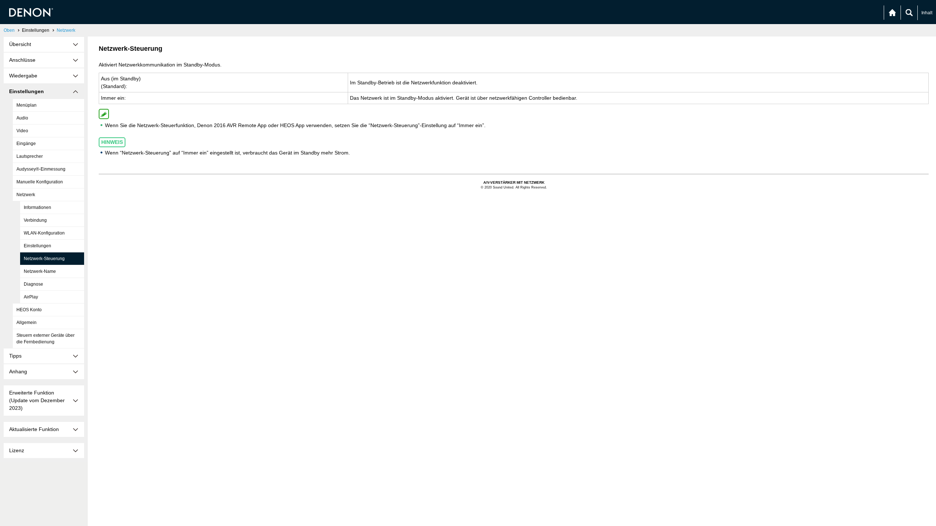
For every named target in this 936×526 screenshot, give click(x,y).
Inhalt (926, 12)
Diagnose (33, 284)
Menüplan (26, 105)
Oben (9, 30)
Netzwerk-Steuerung (44, 258)
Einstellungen (37, 245)
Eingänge (26, 143)
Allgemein (26, 322)
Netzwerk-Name (40, 271)
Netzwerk (66, 30)
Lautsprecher (29, 156)
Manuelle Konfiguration (39, 181)
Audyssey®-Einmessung (40, 169)
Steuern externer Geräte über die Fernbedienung (45, 338)
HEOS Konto (29, 309)
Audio (22, 118)
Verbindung (35, 220)
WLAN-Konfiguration (44, 233)
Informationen (37, 207)
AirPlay (31, 297)
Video (22, 130)
